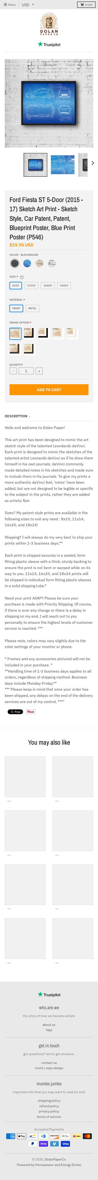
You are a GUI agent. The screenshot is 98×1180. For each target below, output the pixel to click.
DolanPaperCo (55, 1159)
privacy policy (49, 1111)
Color (24, 254)
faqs (49, 1030)
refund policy (49, 1106)
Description (16, 416)
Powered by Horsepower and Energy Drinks (49, 1165)
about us (49, 1025)
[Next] (93, 163)
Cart (88, 4)
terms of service (49, 1117)
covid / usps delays (49, 1068)
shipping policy (49, 1100)
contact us (49, 1063)
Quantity (16, 364)
